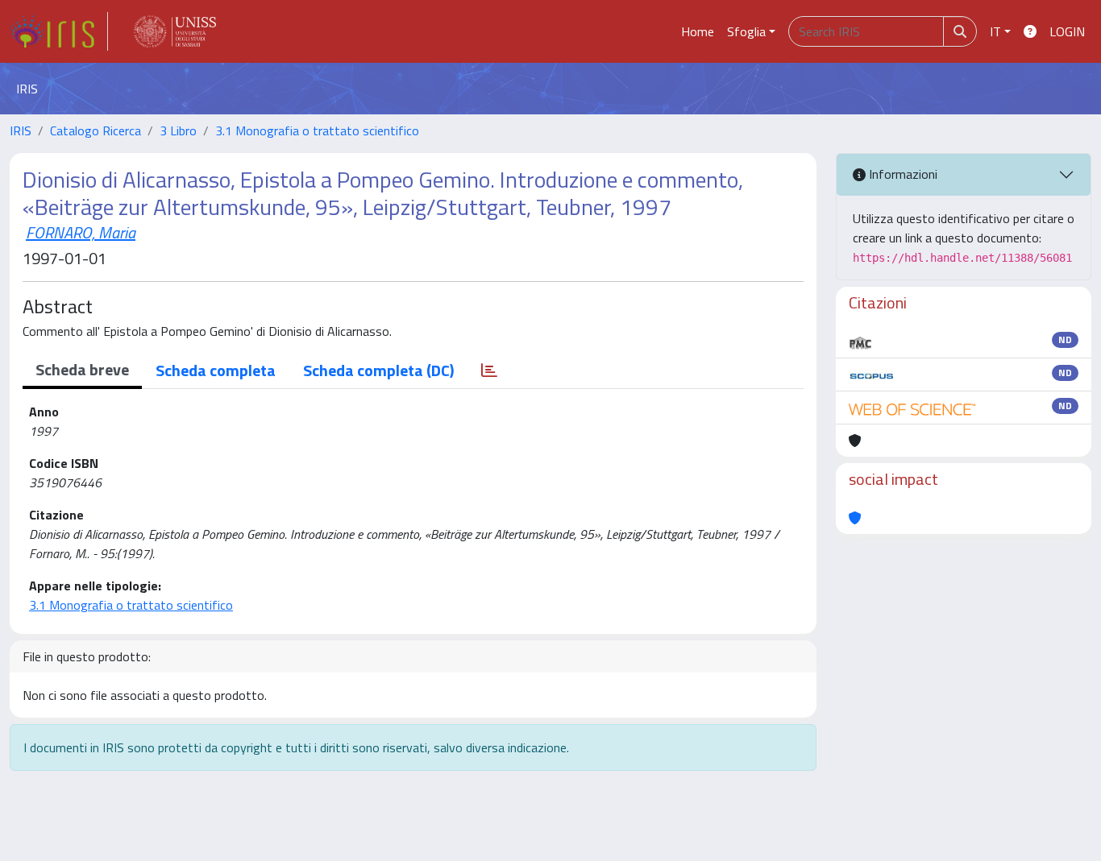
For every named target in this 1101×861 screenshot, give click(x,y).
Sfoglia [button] (746, 31)
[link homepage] (59, 31)
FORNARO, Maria (80, 232)
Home (697, 31)
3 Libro (178, 130)
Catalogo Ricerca (95, 130)
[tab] (489, 370)
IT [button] (995, 31)
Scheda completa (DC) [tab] (378, 370)
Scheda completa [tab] (216, 370)
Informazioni (901, 174)
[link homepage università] (175, 31)
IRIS (20, 130)
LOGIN (1067, 31)
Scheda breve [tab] (82, 369)
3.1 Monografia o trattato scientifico (317, 130)
